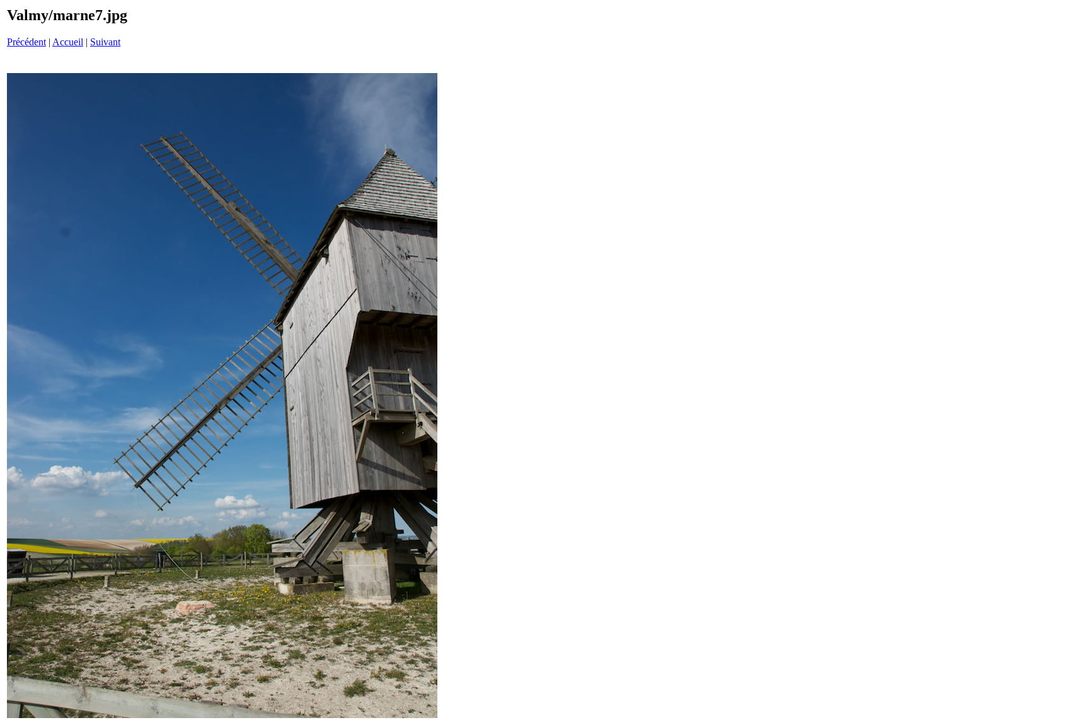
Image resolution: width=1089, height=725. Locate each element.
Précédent (26, 42)
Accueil (67, 42)
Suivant (105, 42)
